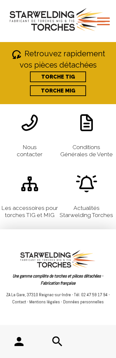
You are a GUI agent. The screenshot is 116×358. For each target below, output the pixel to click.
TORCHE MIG (58, 91)
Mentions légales (44, 302)
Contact (19, 302)
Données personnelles (83, 302)
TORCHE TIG (58, 77)
